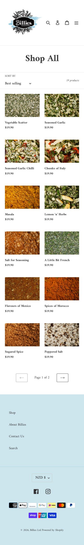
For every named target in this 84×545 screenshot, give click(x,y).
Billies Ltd (35, 530)
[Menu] (76, 23)
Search (13, 448)
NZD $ (40, 478)
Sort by (10, 76)
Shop (12, 413)
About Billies (17, 425)
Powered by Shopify (53, 530)
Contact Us (16, 436)
